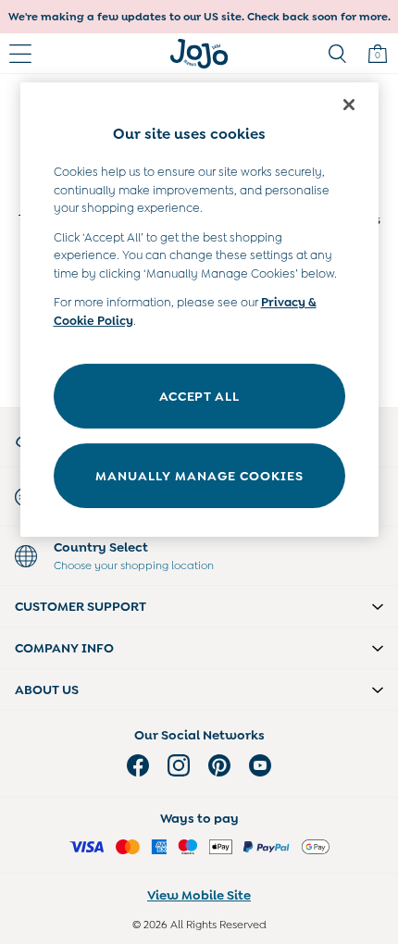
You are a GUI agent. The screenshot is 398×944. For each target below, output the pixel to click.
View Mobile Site (199, 895)
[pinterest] (219, 765)
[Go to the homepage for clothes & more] (199, 53)
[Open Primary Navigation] (20, 54)
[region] (199, 309)
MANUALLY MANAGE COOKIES (199, 475)
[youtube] (260, 765)
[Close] (349, 104)
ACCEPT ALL (199, 396)
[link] (337, 53)
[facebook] (138, 765)
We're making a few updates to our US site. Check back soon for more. (199, 16)
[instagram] (178, 765)
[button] (199, 606)
